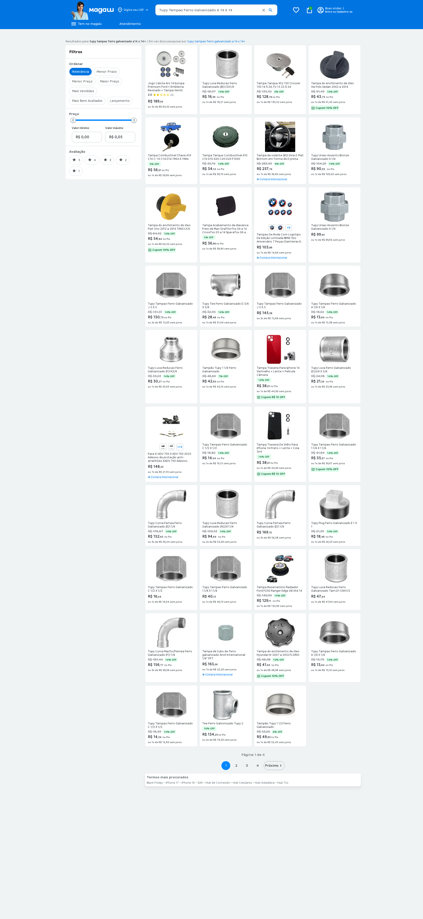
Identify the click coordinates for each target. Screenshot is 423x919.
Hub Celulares (242, 782)
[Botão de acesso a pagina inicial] (91, 10)
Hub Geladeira (265, 782)
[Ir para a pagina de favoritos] (296, 10)
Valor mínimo (80, 128)
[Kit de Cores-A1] (163, 447)
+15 (179, 447)
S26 (200, 782)
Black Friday (155, 782)
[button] (263, 10)
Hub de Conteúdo (218, 782)
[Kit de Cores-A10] (171, 447)
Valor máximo (114, 128)
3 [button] (247, 765)
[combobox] (216, 9)
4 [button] (257, 765)
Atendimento (130, 24)
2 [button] (236, 765)
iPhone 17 (172, 782)
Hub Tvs (282, 782)
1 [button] (226, 765)
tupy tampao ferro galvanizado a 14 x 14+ (216, 41)
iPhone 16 (188, 782)
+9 (288, 227)
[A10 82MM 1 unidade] (280, 227)
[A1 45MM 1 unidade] (272, 227)
